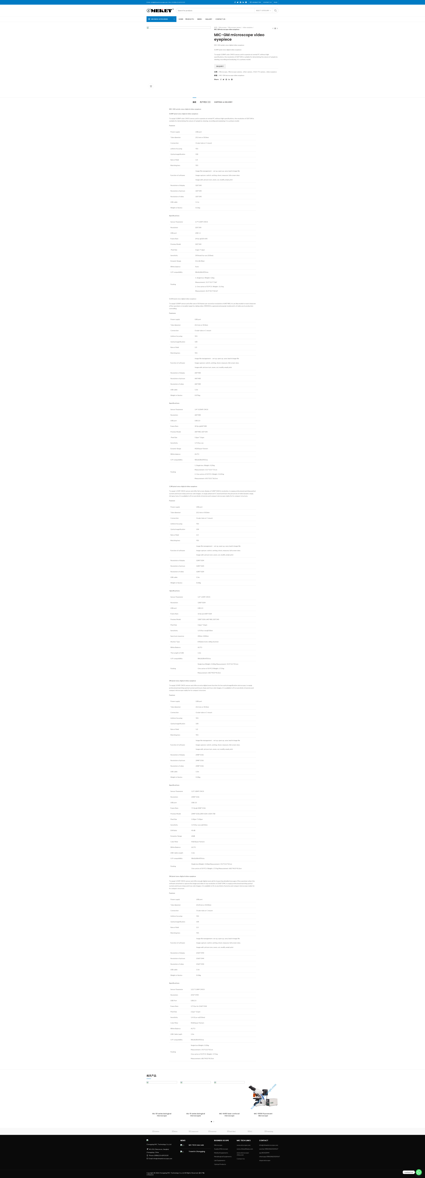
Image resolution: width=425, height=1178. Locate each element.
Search (275, 10)
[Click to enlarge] (151, 86)
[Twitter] (237, 2)
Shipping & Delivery (223, 102)
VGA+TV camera (259, 72)
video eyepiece (247, 27)
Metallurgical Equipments (223, 1156)
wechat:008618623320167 (268, 1149)
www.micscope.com (243, 1145)
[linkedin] (243, 2)
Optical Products (220, 1164)
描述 (194, 102)
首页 (215, 27)
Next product (277, 28)
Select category (262, 10)
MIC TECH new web (196, 1145)
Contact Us (241, 1159)
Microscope (222, 27)
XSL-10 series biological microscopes (195, 1115)
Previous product (273, 28)
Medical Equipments (221, 1153)
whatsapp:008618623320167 (269, 1156)
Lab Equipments (219, 1160)
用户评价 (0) (205, 102)
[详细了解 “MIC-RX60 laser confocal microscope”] (239, 1084)
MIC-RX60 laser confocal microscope (229, 1115)
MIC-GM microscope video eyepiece (231, 75)
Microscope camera (234, 27)
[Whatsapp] (419, 1172)
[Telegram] (246, 2)
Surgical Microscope (221, 1149)
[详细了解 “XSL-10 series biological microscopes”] (205, 1084)
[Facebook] (235, 2)
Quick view (171, 1093)
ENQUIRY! (220, 66)
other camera (247, 72)
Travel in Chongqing (197, 1151)
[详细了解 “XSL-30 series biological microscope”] (171, 1084)
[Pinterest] (240, 2)
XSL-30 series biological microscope (161, 1115)
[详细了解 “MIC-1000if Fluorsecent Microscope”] (273, 1084)
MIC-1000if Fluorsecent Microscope (263, 1115)
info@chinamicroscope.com (159, 2)
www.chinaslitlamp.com (245, 1149)
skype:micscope (264, 1160)
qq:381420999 (264, 1153)
